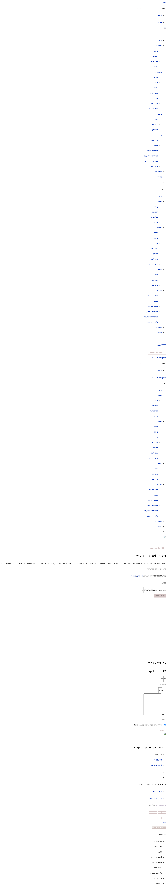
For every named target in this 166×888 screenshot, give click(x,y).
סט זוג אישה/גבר (152, 151)
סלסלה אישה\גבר (152, 166)
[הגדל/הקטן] (151, 812)
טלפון (164, 690)
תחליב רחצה (154, 61)
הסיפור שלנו (158, 172)
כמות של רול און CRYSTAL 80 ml (155, 590)
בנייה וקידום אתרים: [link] (161, 805)
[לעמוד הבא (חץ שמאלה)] (160, 818)
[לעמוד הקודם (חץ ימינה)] (164, 818)
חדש (160, 40)
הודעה (163, 714)
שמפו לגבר (154, 103)
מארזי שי (159, 135)
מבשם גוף (155, 130)
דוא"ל (164, 685)
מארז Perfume (153, 140)
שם (165, 679)
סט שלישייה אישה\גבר (151, 156)
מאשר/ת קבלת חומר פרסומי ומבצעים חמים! (149, 725)
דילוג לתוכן (162, 822)
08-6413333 (161, 345)
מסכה (156, 77)
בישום (160, 114)
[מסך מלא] (155, 812)
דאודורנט (155, 56)
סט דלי (156, 145)
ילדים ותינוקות (153, 109)
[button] (83, 189)
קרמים (156, 51)
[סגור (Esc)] (164, 812)
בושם (156, 119)
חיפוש (164, 8)
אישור (164, 720)
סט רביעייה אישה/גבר (151, 161)
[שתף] (160, 812)
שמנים (156, 88)
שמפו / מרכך (154, 93)
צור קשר (159, 177)
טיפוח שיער (158, 72)
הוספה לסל (160, 596)
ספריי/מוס (154, 98)
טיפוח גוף (159, 46)
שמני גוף (155, 67)
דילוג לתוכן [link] (162, 2)
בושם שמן (155, 124)
